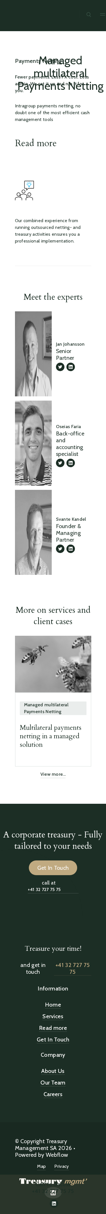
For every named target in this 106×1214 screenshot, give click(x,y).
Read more (36, 143)
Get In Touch (53, 867)
